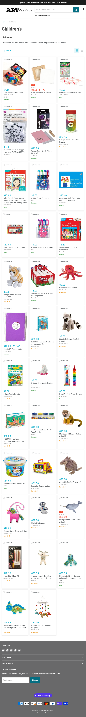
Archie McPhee (63, 95)
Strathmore (62, 202)
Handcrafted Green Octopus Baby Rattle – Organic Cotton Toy (70, 578)
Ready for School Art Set (40, 486)
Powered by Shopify (43, 713)
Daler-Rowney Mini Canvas (41, 93)
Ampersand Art (8, 578)
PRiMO (33, 434)
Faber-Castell (7, 205)
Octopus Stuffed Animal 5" (69, 288)
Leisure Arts (7, 351)
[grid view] (76, 50)
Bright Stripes (7, 396)
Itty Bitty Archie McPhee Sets (70, 93)
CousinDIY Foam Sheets (12, 349)
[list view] (81, 50)
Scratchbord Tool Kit (11, 576)
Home (4, 22)
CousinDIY (6, 154)
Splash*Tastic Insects (11, 394)
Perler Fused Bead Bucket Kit (14, 484)
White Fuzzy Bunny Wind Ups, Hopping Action (42, 295)
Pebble (33, 580)
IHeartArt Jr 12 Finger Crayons (70, 394)
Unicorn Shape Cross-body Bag (15, 531)
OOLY (32, 200)
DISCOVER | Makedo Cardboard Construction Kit (13, 440)
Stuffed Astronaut (38, 523)
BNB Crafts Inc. (8, 533)
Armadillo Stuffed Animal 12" (70, 482)
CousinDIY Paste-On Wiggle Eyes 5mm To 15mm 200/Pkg (14, 151)
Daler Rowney (35, 95)
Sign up (35, 680)
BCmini (5, 97)
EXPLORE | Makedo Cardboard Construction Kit (42, 343)
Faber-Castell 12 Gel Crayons (14, 247)
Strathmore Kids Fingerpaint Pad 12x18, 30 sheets (69, 199)
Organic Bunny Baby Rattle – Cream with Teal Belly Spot (41, 577)
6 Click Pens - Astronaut (40, 198)
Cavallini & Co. (63, 144)
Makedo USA (35, 346)
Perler (5, 486)
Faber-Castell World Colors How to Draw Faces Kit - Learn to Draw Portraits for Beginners (15, 200)
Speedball (34, 155)
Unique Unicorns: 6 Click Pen (42, 247)
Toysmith (34, 298)
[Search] (76, 9)
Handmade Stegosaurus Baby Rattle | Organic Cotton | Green (14, 626)
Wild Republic (7, 299)
